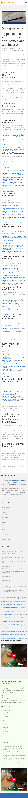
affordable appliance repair (14, 595)
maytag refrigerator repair (9, 617)
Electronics (5, 517)
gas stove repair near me (5, 605)
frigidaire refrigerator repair (10, 604)
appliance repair (22, 595)
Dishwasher (5, 514)
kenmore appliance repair (21, 608)
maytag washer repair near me (13, 618)
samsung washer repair (8, 627)
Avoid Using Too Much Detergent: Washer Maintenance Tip (12, 579)
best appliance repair (15, 598)
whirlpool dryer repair (11, 637)
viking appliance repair (14, 628)
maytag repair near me (23, 617)
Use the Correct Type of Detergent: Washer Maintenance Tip (12, 576)
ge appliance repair (12, 605)
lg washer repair (13, 614)
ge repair (21, 607)
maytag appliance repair (11, 615)
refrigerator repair (15, 621)
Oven (3, 529)
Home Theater (5, 524)
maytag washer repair (4, 618)
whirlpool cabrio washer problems (15, 635)
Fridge (3, 522)
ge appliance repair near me (20, 605)
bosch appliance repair (23, 598)
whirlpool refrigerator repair (19, 637)
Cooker (4, 512)
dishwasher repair (19, 600)
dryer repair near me (22, 601)
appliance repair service (22, 597)
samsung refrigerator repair (12, 625)
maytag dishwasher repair (19, 615)
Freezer (4, 519)
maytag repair (16, 617)
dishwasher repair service (10, 601)
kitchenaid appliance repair (10, 611)
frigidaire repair (18, 604)
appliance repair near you (14, 597)
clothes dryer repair (12, 600)
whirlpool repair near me (11, 638)
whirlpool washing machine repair (21, 638)
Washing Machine (6, 537)
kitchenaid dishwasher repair (20, 611)
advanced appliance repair (5, 595)
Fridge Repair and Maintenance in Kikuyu (12, 551)
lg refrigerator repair (6, 614)
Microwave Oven (6, 527)
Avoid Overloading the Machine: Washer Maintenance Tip (12, 583)
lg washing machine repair (20, 614)
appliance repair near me (5, 597)
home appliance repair (7, 608)
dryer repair (17, 601)
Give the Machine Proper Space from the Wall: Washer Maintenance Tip (13, 591)
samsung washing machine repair (17, 627)
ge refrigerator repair (15, 607)
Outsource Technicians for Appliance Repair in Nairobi (13, 562)
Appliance (4, 509)
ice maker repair (13, 608)
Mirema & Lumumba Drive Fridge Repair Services (14, 568)
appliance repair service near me (6, 598)
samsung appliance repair (11, 624)
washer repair (3, 632)
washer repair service (16, 632)
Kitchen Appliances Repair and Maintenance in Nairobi (13, 554)
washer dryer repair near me (22, 631)
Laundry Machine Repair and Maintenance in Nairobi (13, 558)
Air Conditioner (6, 507)
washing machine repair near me (8, 634)
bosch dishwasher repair (5, 600)
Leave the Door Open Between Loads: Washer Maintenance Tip (13, 572)
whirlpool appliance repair (5, 635)
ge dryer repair (9, 607)
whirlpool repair (3, 638)
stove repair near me (6, 628)
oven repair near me (8, 621)
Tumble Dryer (5, 534)
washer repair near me (9, 632)
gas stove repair (23, 604)
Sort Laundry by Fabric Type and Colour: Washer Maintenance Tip (14, 587)
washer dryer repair (14, 631)
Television (4, 532)
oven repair (3, 621)
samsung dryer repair (18, 624)
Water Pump (5, 542)
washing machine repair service (19, 634)
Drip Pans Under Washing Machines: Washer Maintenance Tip (13, 566)
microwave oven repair (22, 618)
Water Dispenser (6, 539)
